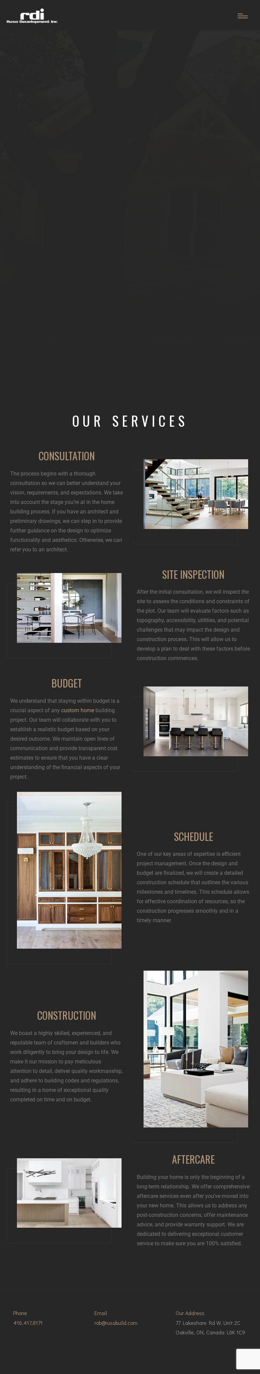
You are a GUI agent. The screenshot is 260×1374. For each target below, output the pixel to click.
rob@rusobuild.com (115, 1322)
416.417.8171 (28, 1322)
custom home (77, 710)
